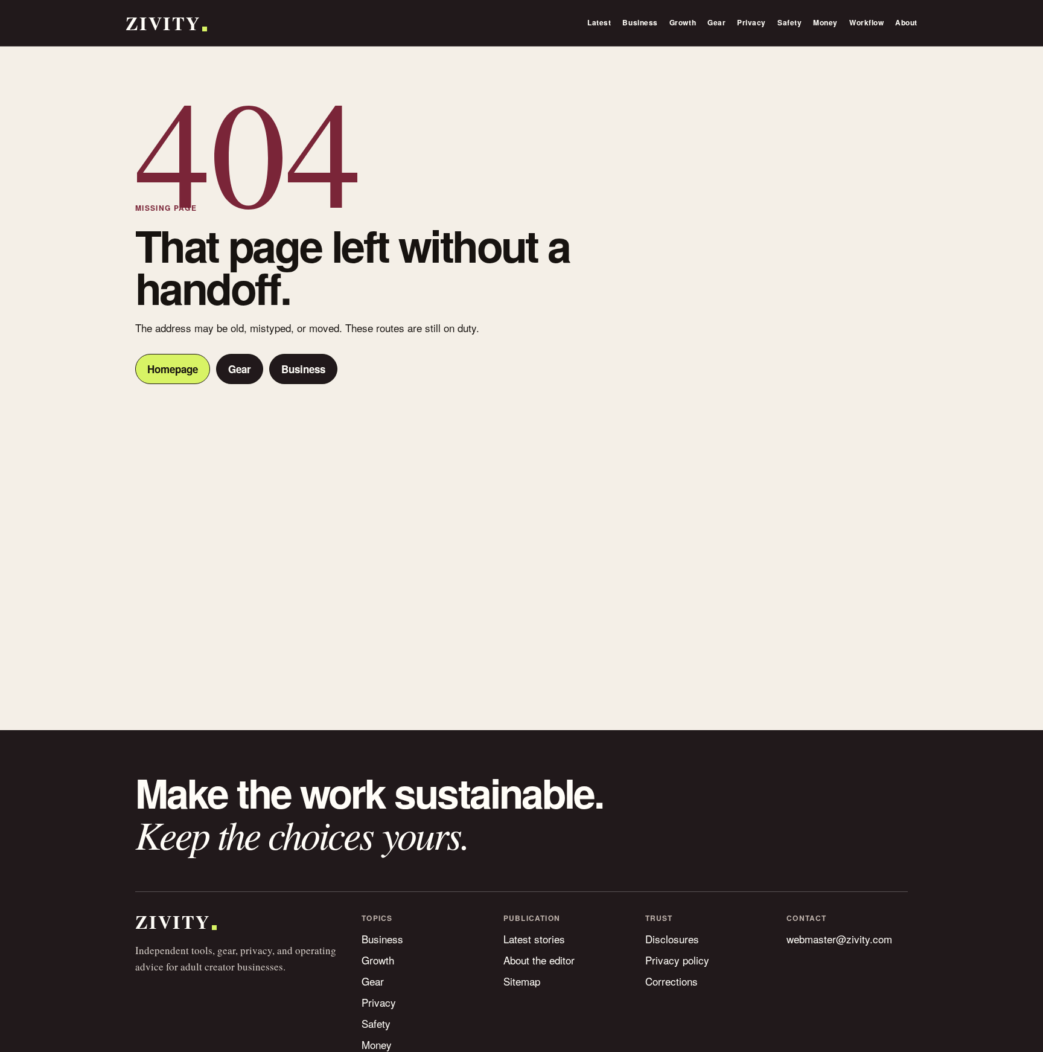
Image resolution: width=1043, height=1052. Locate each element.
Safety (789, 22)
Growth (682, 22)
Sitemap (521, 981)
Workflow (866, 22)
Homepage (172, 369)
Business (639, 22)
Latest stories (534, 938)
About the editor (539, 959)
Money (825, 22)
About (906, 22)
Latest (599, 22)
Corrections (671, 981)
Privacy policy (677, 959)
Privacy (751, 22)
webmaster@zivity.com (839, 938)
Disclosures (672, 938)
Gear (716, 22)
